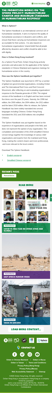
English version (13, 155)
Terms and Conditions (37, 363)
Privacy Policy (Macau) (28, 369)
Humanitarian (9, 176)
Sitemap (42, 372)
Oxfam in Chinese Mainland (17, 360)
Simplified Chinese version (18, 160)
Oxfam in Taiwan (17, 363)
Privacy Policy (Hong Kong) (28, 366)
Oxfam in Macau (39, 360)
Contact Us (28, 347)
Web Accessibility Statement (23, 372)
